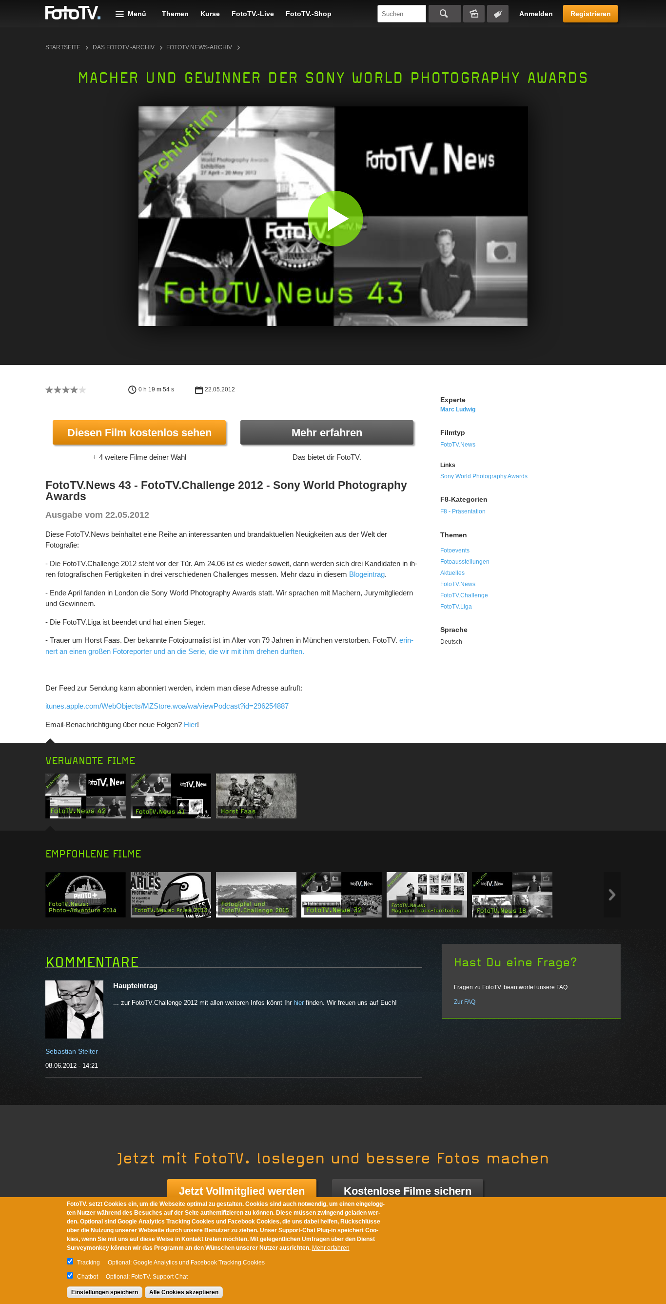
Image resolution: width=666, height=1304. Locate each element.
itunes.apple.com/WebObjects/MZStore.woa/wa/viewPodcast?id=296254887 (167, 706)
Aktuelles (452, 573)
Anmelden (536, 14)
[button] (335, 218)
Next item (612, 894)
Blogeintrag (367, 574)
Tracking (88, 1262)
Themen (175, 14)
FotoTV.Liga (456, 606)
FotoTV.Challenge (464, 595)
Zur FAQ (464, 1001)
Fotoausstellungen (465, 561)
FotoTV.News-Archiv (199, 47)
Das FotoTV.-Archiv (124, 47)
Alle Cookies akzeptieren (183, 1292)
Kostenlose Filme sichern (407, 1191)
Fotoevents (455, 550)
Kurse (210, 14)
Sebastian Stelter (71, 1051)
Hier (190, 724)
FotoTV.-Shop (309, 14)
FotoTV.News (457, 444)
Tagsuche (498, 13)
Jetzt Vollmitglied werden (242, 1191)
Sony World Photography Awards (484, 476)
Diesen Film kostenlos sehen (139, 433)
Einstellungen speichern (104, 1292)
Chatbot (87, 1276)
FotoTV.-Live (253, 14)
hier (299, 1002)
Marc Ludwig (457, 409)
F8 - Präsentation (463, 511)
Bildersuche (474, 13)
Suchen (445, 13)
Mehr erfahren (327, 433)
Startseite (62, 47)
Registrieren (590, 14)
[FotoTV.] (73, 13)
